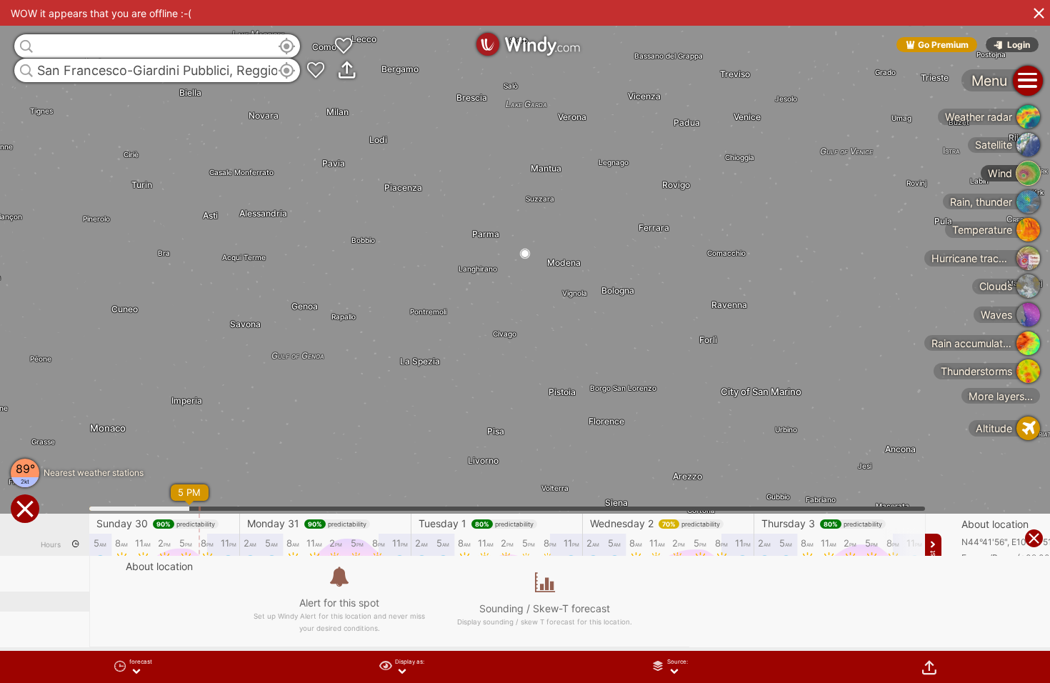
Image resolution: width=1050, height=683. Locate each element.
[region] (525, 341)
